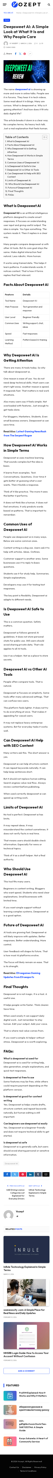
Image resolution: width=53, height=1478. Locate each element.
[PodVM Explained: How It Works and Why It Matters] (10, 1396)
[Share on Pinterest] (24, 54)
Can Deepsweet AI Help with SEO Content (24, 175)
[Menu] (5, 4)
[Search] (48, 4)
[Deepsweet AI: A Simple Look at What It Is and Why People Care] (26, 71)
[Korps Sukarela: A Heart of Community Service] (10, 1441)
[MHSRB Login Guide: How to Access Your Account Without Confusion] (26, 1335)
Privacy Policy (40, 1467)
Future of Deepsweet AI (20, 187)
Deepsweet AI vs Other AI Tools (23, 169)
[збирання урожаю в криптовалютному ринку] (10, 1410)
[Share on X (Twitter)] (20, 54)
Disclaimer (26, 1467)
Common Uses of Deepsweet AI (23, 162)
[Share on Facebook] (15, 54)
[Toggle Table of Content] (43, 137)
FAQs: (11, 194)
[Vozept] (26, 4)
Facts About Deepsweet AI (20, 145)
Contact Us (14, 1467)
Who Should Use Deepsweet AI (23, 184)
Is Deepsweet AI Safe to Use (21, 166)
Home (18, 13)
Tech (7, 20)
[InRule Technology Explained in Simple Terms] (26, 1249)
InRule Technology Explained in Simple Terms (37, 1193)
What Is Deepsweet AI (18, 141)
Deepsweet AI (11, 1163)
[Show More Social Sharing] (30, 54)
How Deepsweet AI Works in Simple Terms (25, 157)
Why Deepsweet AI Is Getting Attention (21, 150)
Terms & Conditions (28, 1471)
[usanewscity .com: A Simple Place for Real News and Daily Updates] (26, 1292)
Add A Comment (26, 1371)
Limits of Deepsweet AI (19, 180)
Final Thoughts (15, 191)
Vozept (15, 43)
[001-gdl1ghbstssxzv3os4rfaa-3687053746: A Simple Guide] (10, 1424)
